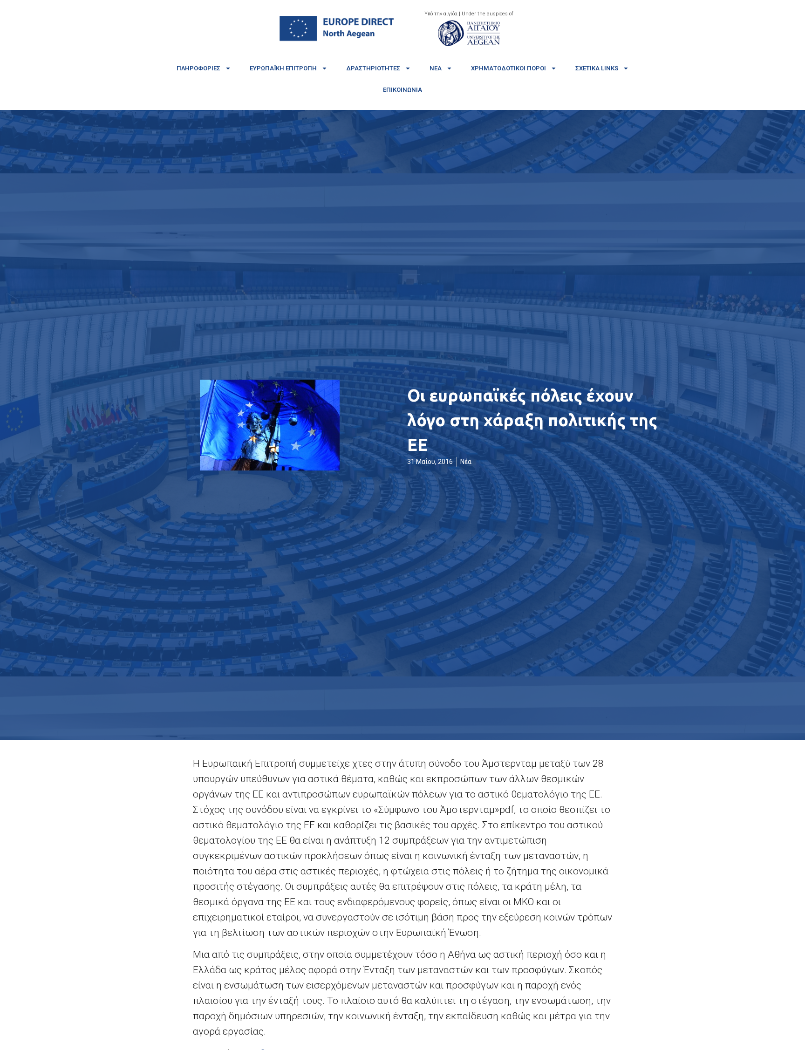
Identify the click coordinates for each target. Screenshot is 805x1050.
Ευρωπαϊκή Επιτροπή (283, 68)
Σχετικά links (596, 68)
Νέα (436, 68)
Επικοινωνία (402, 89)
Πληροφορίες (198, 68)
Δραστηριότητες (373, 68)
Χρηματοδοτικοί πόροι (508, 68)
